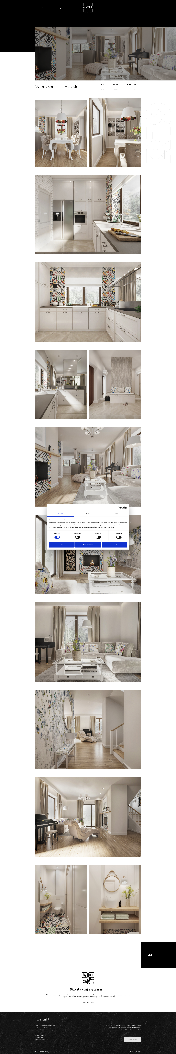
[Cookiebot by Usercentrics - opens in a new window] (119, 507)
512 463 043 (39, 1037)
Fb (60, 8)
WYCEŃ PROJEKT (44, 8)
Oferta (117, 8)
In (55, 8)
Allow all (114, 545)
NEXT (149, 955)
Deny (61, 545)
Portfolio (126, 8)
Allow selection (88, 545)
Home (102, 8)
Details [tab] (88, 514)
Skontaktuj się (88, 1003)
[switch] (77, 537)
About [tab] (115, 514)
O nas (109, 8)
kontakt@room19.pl (41, 1039)
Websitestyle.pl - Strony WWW (131, 1052)
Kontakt (136, 8)
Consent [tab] (60, 514)
